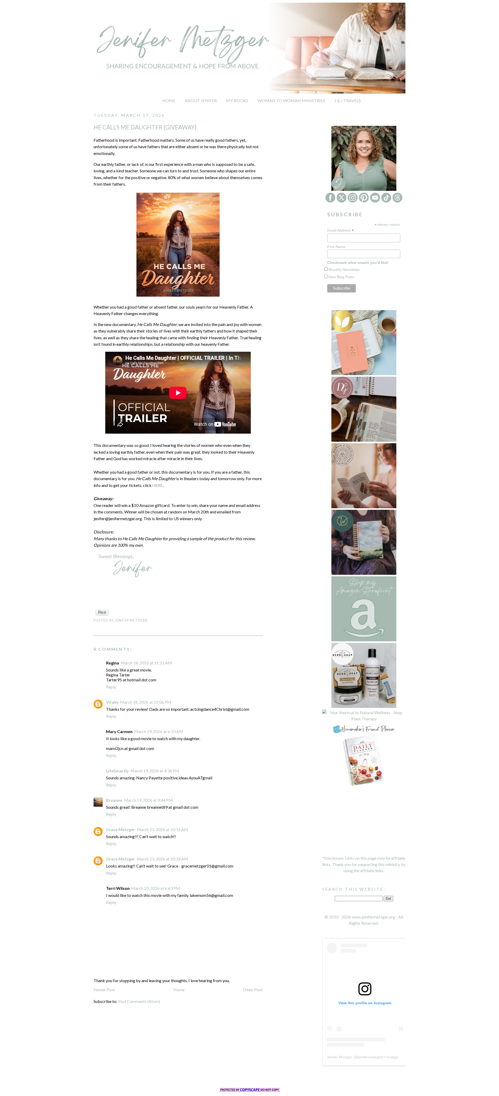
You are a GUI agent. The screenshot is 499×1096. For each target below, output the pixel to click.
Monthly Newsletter (344, 270)
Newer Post (104, 989)
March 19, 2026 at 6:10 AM (158, 731)
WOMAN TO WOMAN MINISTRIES (291, 100)
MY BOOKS (237, 100)
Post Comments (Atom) (139, 1001)
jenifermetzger (370, 1057)
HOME (168, 100)
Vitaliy (112, 702)
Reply (111, 686)
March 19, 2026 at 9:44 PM (148, 800)
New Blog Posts (341, 277)
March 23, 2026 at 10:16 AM (162, 829)
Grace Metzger (120, 829)
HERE (157, 485)
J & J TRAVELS (347, 100)
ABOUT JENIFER (201, 100)
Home (179, 989)
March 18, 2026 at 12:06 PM (145, 702)
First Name (336, 247)
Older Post (252, 989)
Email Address (340, 230)
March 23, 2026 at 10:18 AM (162, 858)
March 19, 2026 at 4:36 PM (154, 770)
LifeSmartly (117, 770)
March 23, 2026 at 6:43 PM (155, 888)
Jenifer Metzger (339, 1057)
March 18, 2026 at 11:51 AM (146, 662)
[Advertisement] (363, 820)
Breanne (114, 800)
